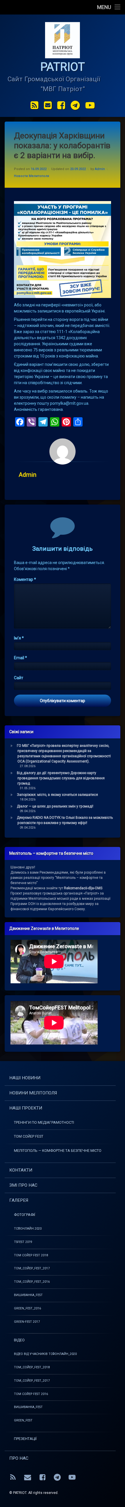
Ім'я (19, 638)
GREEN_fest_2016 (27, 1308)
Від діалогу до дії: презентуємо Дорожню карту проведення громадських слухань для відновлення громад (61, 778)
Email (20, 657)
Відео (19, 1340)
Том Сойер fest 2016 (31, 1394)
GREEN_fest (23, 1420)
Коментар (25, 579)
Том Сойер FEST (28, 1136)
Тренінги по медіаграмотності (44, 1122)
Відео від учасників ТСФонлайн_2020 (45, 1354)
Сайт (18, 677)
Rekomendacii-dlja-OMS (83, 888)
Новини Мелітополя (33, 1093)
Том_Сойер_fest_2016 (32, 1282)
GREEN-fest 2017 (27, 1322)
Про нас (18, 1458)
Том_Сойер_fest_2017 (32, 1381)
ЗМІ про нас (23, 1185)
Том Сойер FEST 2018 (31, 1255)
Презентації (25, 1438)
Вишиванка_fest (28, 1295)
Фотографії (24, 1215)
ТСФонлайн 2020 (28, 1228)
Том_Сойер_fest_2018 (32, 1367)
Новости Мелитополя (31, 176)
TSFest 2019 (23, 1242)
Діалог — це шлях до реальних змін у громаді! (55, 806)
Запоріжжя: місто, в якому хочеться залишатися (57, 795)
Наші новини (24, 1077)
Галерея (18, 1200)
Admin (100, 169)
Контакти (20, 1170)
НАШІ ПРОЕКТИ (25, 1108)
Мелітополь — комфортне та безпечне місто (57, 1150)
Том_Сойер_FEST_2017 (32, 1268)
